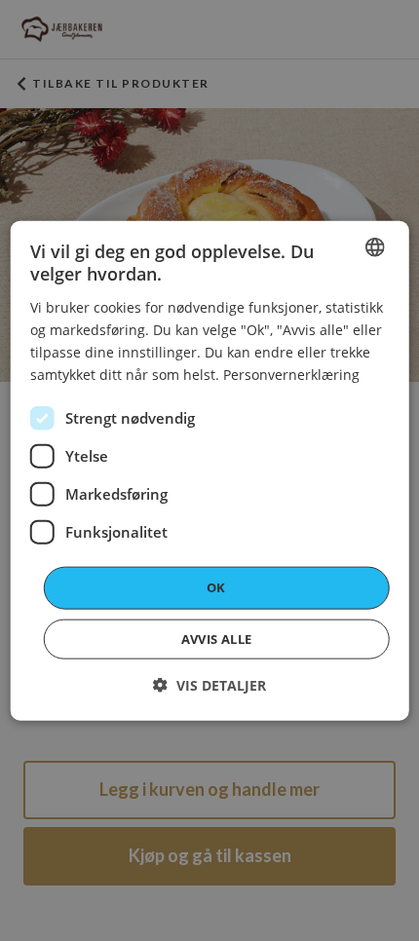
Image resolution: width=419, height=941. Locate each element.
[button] (209, 684)
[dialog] (210, 471)
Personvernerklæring (291, 374)
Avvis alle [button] (216, 638)
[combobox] (374, 247)
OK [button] (216, 587)
